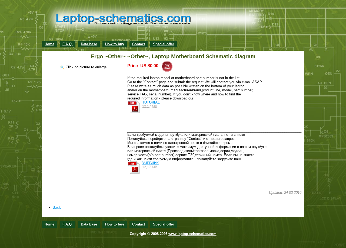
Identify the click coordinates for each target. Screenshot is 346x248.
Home (49, 44)
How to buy (114, 44)
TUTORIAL (151, 102)
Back (57, 207)
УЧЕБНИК (150, 163)
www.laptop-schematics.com (192, 234)
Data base (89, 44)
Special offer (163, 44)
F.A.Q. (67, 44)
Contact (138, 44)
